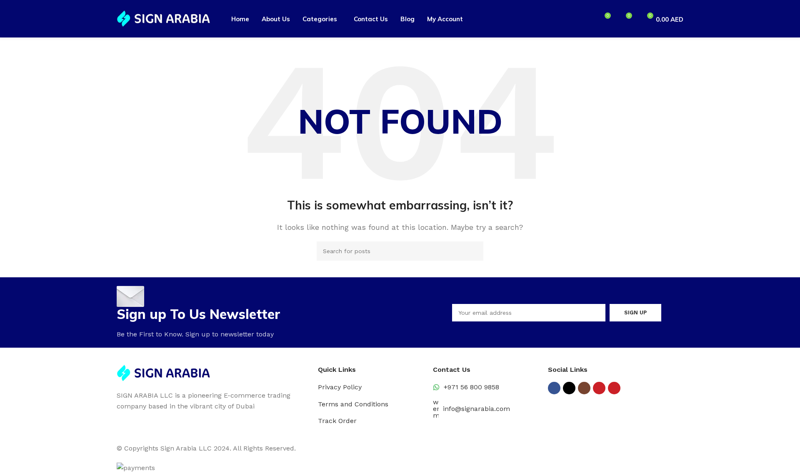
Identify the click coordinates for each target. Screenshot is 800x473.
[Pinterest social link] (614, 388)
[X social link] (569, 388)
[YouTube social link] (599, 388)
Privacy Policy (340, 387)
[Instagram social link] (584, 388)
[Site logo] (163, 18)
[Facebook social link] (554, 388)
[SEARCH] (473, 251)
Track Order (337, 421)
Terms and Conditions (353, 404)
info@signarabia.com (476, 409)
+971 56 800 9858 (471, 387)
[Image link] (163, 372)
